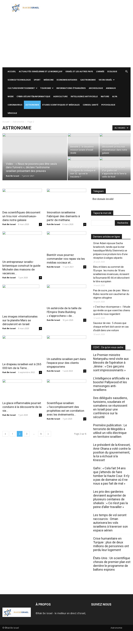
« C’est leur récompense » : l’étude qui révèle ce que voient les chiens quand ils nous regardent (111, 310)
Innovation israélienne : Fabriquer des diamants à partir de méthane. (63, 216)
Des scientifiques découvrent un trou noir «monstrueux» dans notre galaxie (21, 216)
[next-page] (48, 434)
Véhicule (12, 113)
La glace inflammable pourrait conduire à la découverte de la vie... (21, 406)
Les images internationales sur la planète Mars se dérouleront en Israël (20, 320)
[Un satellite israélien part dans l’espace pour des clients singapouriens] (66, 345)
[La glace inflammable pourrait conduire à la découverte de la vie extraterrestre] (22, 389)
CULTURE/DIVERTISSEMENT (21, 88)
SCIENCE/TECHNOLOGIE (19, 79)
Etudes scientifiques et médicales (61, 104)
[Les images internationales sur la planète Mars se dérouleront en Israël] (22, 298)
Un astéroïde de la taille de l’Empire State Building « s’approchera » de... (64, 311)
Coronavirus (15, 104)
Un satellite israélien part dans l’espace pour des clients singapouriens (66, 362)
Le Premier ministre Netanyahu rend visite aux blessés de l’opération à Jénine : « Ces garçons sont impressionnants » (111, 362)
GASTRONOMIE (88, 79)
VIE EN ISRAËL (105, 79)
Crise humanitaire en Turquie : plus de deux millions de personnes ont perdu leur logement (111, 544)
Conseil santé (90, 104)
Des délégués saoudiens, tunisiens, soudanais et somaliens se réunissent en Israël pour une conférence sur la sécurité (110, 407)
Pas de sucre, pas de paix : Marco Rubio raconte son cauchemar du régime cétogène (111, 294)
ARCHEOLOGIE (96, 88)
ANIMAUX (111, 88)
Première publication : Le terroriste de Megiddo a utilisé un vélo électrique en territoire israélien (110, 430)
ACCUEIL (12, 71)
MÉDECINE (49, 79)
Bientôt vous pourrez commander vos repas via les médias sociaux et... (66, 258)
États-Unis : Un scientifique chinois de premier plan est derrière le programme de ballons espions (111, 563)
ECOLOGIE (112, 71)
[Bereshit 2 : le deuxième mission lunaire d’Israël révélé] (83, 144)
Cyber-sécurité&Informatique (33, 96)
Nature (105, 96)
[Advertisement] (66, 41)
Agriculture (60, 96)
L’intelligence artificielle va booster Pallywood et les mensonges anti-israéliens (111, 384)
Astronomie (32, 104)
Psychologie (108, 104)
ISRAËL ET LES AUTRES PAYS (79, 71)
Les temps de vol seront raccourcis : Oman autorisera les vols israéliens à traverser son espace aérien (110, 522)
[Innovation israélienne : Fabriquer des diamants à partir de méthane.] (66, 198)
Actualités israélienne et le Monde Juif (40, 71)
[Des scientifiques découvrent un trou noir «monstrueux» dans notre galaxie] (115, 144)
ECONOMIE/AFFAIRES (67, 79)
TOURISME (45, 88)
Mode (11, 96)
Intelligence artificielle (84, 96)
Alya (114, 96)
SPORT (37, 79)
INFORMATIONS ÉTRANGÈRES (71, 88)
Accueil (5, 121)
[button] (126, 71)
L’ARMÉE (100, 71)
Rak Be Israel (12, 176)
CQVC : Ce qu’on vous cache (108, 347)
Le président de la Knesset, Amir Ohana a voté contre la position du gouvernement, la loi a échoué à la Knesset (112, 452)
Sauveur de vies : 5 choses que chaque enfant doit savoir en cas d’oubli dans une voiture (111, 327)
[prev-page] (5, 434)
